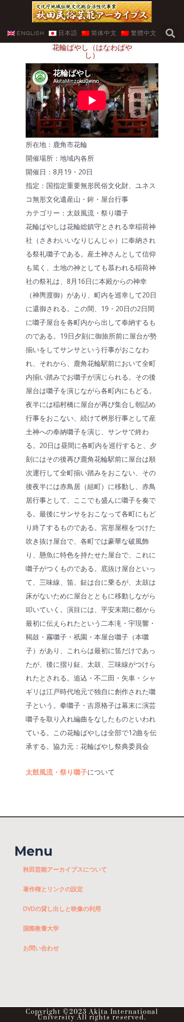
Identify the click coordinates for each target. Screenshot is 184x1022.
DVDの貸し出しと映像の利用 (62, 908)
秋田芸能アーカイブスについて (65, 869)
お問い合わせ (41, 948)
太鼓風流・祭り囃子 (56, 772)
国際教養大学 (41, 928)
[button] (170, 33)
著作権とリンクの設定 (53, 889)
